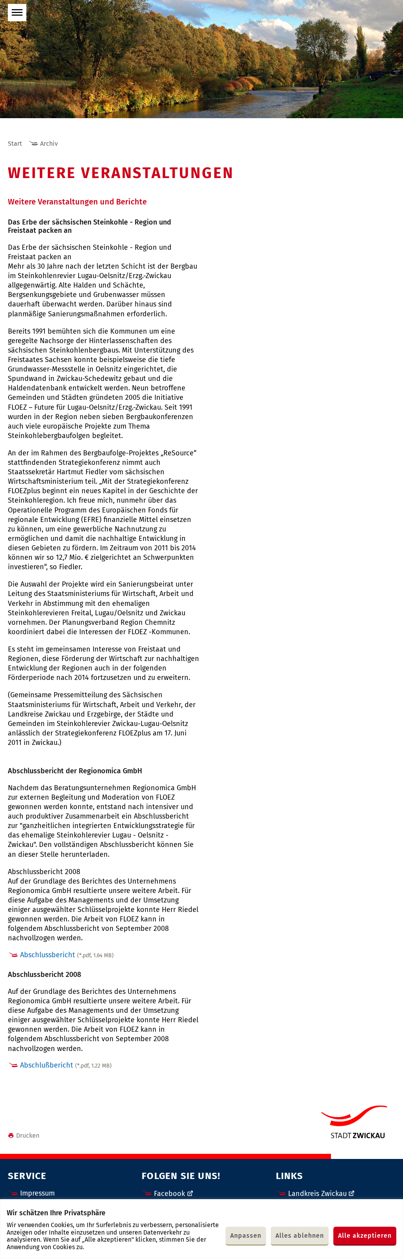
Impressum (37, 1193)
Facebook (169, 1193)
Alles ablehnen (299, 1235)
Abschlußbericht (66, 1065)
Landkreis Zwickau (317, 1193)
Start (15, 143)
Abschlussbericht (67, 955)
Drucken (27, 1135)
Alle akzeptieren (365, 1235)
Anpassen (245, 1235)
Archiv (49, 143)
